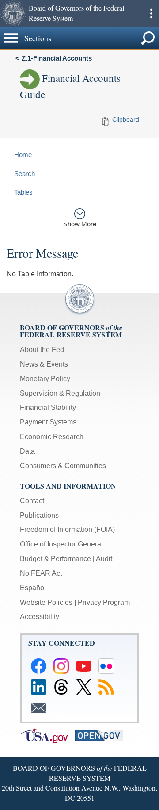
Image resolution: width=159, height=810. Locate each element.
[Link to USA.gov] (47, 735)
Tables (23, 192)
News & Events (44, 364)
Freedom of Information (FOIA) (67, 529)
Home (23, 154)
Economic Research (51, 436)
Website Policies (46, 602)
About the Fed (42, 349)
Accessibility (39, 616)
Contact (32, 500)
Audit (104, 558)
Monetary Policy (45, 378)
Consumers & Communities (63, 466)
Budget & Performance (55, 558)
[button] (13, 13)
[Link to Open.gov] (102, 735)
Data (27, 451)
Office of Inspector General (61, 544)
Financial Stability (48, 407)
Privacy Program (104, 602)
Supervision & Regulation (60, 393)
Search (24, 173)
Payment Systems (48, 422)
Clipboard (125, 119)
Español (33, 588)
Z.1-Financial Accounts (57, 58)
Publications (39, 515)
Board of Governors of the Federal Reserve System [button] (76, 13)
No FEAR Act (41, 573)
